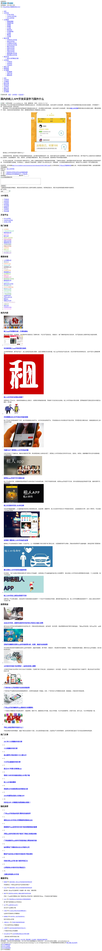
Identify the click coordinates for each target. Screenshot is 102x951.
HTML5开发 (10, 14)
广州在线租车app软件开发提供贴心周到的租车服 (20, 840)
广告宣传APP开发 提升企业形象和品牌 (17, 172)
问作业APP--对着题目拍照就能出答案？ (17, 802)
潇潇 (5, 893)
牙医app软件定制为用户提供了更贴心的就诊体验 (20, 834)
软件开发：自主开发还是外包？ (18, 916)
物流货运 (9, 29)
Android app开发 (8, 220)
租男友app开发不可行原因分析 (14, 478)
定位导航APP (7, 292)
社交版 (9, 28)
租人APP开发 (10, 168)
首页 (5, 11)
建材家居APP (7, 280)
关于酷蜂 (6, 70)
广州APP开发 (7, 294)
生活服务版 (10, 31)
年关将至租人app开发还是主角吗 (15, 348)
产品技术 (9, 61)
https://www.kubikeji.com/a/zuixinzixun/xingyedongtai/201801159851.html (31, 165)
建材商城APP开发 (9, 278)
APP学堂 (6, 209)
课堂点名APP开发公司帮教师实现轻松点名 (18, 820)
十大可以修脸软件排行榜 (12, 762)
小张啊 (5, 928)
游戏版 (9, 24)
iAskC (5, 899)
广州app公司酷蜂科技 (65, 165)
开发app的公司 (8, 297)
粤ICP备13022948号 (71, 942)
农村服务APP (7, 267)
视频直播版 (10, 21)
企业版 (9, 33)
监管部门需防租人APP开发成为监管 (16, 540)
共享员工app (7, 263)
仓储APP (6, 304)
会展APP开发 (11, 51)
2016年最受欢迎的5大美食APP (14, 795)
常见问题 (6, 211)
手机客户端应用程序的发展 (18, 922)
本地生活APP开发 (12, 45)
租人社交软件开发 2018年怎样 (14, 505)
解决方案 (6, 38)
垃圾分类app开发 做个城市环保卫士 (16, 861)
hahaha (5, 887)
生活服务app (7, 273)
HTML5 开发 (7, 222)
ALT (5, 905)
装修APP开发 (7, 246)
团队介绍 (6, 66)
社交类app (6, 282)
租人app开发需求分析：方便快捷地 (16, 331)
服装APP (6, 249)
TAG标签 (34, 939)
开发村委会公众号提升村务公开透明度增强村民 (20, 899)
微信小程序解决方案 (12, 58)
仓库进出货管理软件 (9, 302)
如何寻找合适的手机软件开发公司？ (17, 928)
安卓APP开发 (7, 239)
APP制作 (6, 229)
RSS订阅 (23, 939)
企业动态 (9, 63)
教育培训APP (7, 232)
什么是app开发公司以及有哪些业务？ (18, 910)
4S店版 (9, 36)
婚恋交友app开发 (8, 283)
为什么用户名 (7, 933)
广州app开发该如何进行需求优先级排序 (17, 813)
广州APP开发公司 (9, 231)
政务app (6, 268)
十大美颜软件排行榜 (10, 748)
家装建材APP (7, 277)
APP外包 (6, 247)
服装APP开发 (11, 50)
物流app (6, 299)
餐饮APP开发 (11, 46)
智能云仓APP (7, 300)
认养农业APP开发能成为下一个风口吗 (16, 174)
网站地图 (28, 939)
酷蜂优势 (9, 75)
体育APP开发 (7, 241)
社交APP (6, 234)
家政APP (6, 275)
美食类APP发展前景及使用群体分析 (16, 789)
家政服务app (7, 272)
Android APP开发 (11, 16)
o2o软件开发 (7, 270)
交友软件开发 (7, 307)
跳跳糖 (5, 881)
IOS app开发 (7, 218)
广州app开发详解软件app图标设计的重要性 (18, 707)
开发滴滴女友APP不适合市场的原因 (16, 417)
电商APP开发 (11, 48)
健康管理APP (7, 242)
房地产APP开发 (8, 237)
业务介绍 (9, 73)
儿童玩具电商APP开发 (11, 874)
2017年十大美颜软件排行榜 (13, 741)
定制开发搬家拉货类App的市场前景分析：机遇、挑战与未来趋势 (26, 644)
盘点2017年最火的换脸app (13, 768)
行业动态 (9, 65)
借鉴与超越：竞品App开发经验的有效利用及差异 (20, 881)
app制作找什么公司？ (13, 905)
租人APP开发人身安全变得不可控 (15, 595)
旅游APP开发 (11, 41)
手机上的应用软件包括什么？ (14, 727)
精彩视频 (12, 939)
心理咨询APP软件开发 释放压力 (14, 867)
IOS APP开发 (10, 18)
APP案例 (6, 19)
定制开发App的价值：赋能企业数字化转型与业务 (19, 893)
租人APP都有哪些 (10, 782)
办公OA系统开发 (8, 287)
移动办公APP (7, 288)
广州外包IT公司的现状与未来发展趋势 (17, 687)
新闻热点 (6, 207)
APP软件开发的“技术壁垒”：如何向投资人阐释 (20, 666)
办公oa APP (7, 265)
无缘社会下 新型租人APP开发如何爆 (16, 450)
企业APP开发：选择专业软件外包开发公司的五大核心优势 (23, 623)
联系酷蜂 (9, 71)
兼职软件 (6, 262)
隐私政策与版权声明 (42, 939)
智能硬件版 (10, 23)
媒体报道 (6, 68)
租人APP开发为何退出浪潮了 (14, 397)
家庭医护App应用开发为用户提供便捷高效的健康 (20, 827)
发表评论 (3, 185)
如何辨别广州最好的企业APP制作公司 (17, 847)
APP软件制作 (7, 244)
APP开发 (6, 13)
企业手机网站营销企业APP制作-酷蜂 (21, 933)
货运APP (6, 305)
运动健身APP (7, 251)
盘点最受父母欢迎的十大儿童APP (15, 755)
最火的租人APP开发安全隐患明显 (15, 570)
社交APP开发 (7, 309)
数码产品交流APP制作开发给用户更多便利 (18, 854)
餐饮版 (9, 34)
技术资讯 (6, 204)
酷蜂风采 (17, 939)
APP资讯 (6, 60)
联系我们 (6, 939)
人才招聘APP (7, 260)
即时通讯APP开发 (12, 55)
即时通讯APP (7, 252)
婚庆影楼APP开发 (12, 53)
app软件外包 (7, 295)
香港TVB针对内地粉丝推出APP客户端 (17, 775)
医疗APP (6, 236)
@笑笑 (5, 910)
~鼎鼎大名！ (7, 922)
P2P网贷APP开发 (12, 43)
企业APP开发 (7, 290)
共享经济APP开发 (12, 40)
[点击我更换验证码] (6, 177)
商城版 (9, 26)
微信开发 (6, 56)
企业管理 (6, 206)
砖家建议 (6, 916)
